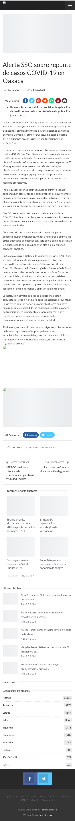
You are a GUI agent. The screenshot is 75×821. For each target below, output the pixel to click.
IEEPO (43, 796)
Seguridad (8, 727)
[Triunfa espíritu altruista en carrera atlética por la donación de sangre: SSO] (21, 506)
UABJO (7, 764)
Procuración (48, 800)
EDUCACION (10, 757)
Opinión (35, 800)
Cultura (7, 749)
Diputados (64, 796)
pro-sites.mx (46, 815)
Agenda (7, 697)
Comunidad (9, 735)
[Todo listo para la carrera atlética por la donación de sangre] (54, 547)
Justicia (53, 796)
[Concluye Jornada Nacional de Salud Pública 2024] (21, 547)
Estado (6, 712)
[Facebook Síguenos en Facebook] (30, 777)
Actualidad (8, 705)
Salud (6, 720)
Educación (8, 742)
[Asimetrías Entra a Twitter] (44, 777)
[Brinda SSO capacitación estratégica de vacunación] (54, 506)
